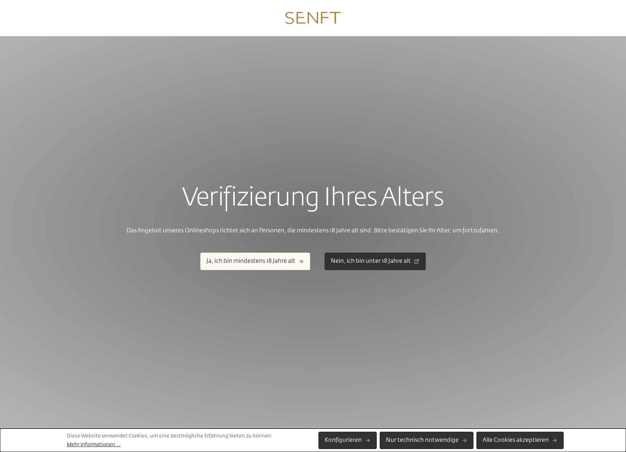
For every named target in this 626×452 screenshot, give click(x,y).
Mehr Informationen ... (94, 444)
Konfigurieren (343, 440)
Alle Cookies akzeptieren (516, 440)
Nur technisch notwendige (422, 440)
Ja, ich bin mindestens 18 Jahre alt (250, 261)
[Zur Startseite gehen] (313, 18)
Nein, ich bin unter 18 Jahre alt (371, 261)
